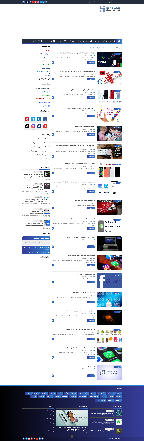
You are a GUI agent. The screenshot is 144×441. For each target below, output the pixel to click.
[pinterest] (33, 2)
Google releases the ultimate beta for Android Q (81, 219)
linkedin (46, 159)
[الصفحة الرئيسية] (119, 41)
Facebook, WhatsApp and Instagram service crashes (80, 255)
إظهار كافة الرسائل (94, 48)
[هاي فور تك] (109, 8)
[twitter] (41, 2)
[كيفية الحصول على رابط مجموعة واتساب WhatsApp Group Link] (119, 422)
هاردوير (41, 396)
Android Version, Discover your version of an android (80, 329)
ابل (104, 41)
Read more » (91, 62)
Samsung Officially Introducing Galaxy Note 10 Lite (81, 90)
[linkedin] (43, 2)
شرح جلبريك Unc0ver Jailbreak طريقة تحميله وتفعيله (34, 212)
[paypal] (30, 2)
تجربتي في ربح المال (43, 139)
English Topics (100, 400)
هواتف (117, 400)
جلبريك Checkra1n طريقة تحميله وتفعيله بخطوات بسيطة (33, 175)
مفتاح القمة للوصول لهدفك (43, 99)
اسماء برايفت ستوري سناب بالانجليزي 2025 (102, 431)
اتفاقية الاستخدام (101, 2)
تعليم (117, 396)
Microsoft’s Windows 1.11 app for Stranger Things (81, 237)
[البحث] (23, 2)
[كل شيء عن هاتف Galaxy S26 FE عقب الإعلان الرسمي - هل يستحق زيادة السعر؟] (72, 418)
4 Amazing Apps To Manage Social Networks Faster (81, 108)
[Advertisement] (72, 26)
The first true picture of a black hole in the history (81, 311)
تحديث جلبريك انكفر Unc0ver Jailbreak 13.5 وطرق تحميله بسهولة (35, 188)
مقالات (64, 396)
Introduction (91, 366)
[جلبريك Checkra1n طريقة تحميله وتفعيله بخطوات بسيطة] (47, 174)
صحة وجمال (61, 41)
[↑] (72, 436)
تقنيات (110, 396)
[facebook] (46, 2)
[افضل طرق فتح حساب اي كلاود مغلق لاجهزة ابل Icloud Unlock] (47, 199)
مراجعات (79, 41)
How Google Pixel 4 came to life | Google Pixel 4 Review (79, 163)
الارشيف (50, 427)
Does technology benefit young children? (83, 126)
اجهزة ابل (110, 393)
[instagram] (38, 2)
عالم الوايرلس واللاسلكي (42, 155)
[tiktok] (27, 2)
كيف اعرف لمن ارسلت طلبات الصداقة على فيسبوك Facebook (34, 224)
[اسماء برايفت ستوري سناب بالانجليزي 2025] (119, 431)
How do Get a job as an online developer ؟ (83, 292)
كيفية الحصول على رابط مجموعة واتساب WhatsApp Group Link (103, 423)
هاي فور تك (106, 438)
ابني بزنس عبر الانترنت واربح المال (39, 143)
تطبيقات (28, 393)
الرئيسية (119, 2)
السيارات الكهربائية (69, 393)
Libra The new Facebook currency (86, 274)
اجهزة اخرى (101, 393)
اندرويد (96, 41)
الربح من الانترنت (48, 41)
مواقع (48, 396)
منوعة (56, 396)
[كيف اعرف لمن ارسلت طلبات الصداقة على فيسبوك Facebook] (47, 223)
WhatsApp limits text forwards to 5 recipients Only (81, 348)
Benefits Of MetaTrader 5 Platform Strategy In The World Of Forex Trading (74, 53)
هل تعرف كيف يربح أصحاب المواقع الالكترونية (37, 147)
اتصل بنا (90, 2)
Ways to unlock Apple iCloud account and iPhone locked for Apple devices (74, 182)
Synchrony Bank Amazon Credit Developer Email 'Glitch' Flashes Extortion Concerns (74, 146)
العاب (69, 41)
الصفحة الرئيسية (48, 411)
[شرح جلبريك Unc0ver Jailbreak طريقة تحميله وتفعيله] (47, 211)
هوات (33, 396)
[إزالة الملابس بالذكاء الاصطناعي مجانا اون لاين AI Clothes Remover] (119, 413)
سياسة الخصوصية (111, 2)
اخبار (111, 41)
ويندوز (87, 41)
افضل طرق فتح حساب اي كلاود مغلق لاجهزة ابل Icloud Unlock (34, 200)
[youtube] (35, 2)
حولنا (95, 2)
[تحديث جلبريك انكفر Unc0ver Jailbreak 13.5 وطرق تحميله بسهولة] (47, 186)
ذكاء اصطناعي (36, 41)
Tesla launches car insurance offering (84, 200)
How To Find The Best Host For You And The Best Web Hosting (77, 71)
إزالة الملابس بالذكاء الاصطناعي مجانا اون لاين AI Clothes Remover (103, 414)
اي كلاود (44, 393)
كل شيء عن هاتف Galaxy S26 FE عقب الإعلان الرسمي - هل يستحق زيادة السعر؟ (73, 428)
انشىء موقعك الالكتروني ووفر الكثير (38, 151)
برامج (35, 393)
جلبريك (102, 396)
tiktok (46, 163)
